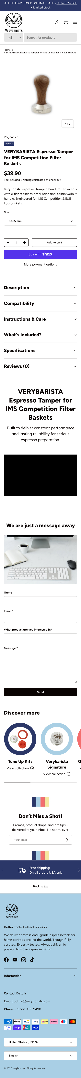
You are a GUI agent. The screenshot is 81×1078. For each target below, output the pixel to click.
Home (7, 50)
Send (40, 692)
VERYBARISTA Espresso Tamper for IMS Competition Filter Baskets (40, 52)
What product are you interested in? (28, 629)
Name (8, 592)
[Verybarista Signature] (57, 739)
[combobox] (40, 37)
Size (6, 212)
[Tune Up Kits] (20, 739)
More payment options (40, 264)
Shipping (26, 180)
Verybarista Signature (57, 764)
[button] (66, 22)
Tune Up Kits (20, 761)
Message (10, 648)
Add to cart (54, 242)
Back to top (40, 886)
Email (7, 611)
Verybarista (11, 137)
